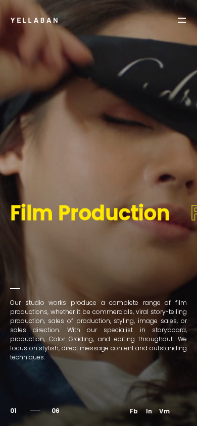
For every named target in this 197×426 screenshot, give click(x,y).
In (149, 411)
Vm (164, 411)
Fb (134, 411)
